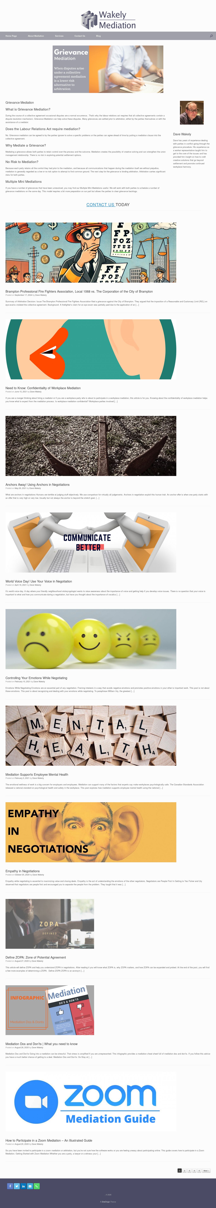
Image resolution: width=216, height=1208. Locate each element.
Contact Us (79, 35)
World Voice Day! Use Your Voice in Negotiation (39, 581)
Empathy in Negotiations (23, 871)
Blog (98, 35)
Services (59, 35)
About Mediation (36, 35)
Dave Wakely (41, 295)
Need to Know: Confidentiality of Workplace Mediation (43, 388)
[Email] (30, 1186)
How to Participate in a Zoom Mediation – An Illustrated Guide (49, 1140)
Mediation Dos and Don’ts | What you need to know (41, 1043)
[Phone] (37, 1186)
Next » (206, 1170)
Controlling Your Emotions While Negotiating (36, 677)
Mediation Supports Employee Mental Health (37, 774)
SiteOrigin (106, 1201)
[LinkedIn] (23, 1186)
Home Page (11, 35)
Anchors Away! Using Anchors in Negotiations (38, 484)
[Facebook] (10, 1186)
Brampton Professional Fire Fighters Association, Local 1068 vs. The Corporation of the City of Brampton (79, 291)
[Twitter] (17, 1186)
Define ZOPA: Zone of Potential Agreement (36, 957)
